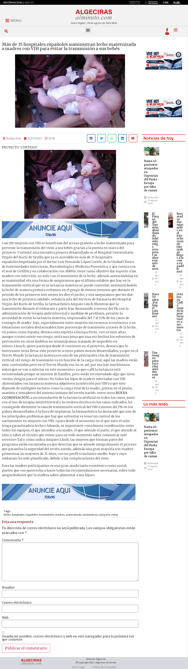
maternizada (74, 514)
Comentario (13, 540)
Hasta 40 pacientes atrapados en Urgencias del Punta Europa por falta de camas (151, 175)
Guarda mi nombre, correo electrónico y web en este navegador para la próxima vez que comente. (68, 638)
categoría (104, 514)
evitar (114, 514)
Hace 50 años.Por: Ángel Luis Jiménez (155, 305)
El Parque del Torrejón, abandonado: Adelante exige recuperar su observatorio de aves (155, 241)
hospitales (18, 514)
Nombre (8, 587)
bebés (7, 514)
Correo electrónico (17, 602)
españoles (32, 514)
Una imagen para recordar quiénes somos (155, 365)
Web (5, 617)
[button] (6, 31)
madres (60, 514)
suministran (90, 514)
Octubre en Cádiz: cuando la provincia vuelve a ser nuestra (180, 312)
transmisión (46, 514)
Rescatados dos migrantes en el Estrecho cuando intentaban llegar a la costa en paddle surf (180, 242)
